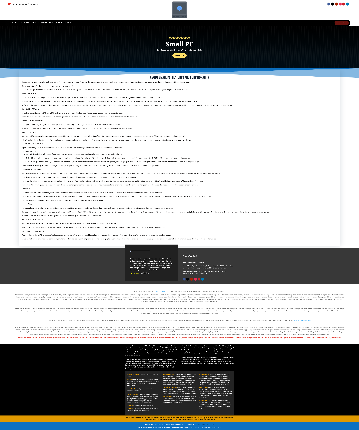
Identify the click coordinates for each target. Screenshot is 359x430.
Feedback (59, 23)
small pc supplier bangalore (302, 320)
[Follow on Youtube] (336, 4)
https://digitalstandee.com (333, 338)
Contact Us (179, 55)
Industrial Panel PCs (133, 374)
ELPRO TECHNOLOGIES (162, 291)
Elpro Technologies (143, 427)
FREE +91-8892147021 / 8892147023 (25, 4)
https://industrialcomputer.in (90, 338)
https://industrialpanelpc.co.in (198, 338)
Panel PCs (130, 405)
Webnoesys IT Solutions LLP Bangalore (204, 424)
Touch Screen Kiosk (176, 427)
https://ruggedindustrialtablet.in (109, 338)
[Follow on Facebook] (328, 4)
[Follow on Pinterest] (343, 4)
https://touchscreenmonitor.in (270, 338)
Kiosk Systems (167, 397)
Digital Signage (203, 400)
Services (27, 23)
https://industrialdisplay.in (299, 338)
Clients (44, 23)
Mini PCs (129, 379)
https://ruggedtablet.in (182, 338)
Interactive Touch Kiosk (164, 427)
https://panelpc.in (285, 338)
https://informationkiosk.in (26, 338)
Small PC (35, 23)
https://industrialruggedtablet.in (129, 338)
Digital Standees (204, 374)
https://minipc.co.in (231, 338)
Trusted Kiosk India (132, 394)
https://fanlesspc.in (40, 338)
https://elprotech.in (254, 338)
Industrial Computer (188, 427)
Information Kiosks (132, 389)
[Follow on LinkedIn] (347, 4)
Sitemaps (68, 23)
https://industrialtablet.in (166, 338)
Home (11, 23)
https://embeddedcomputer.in (149, 338)
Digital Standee (217, 427)
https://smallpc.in (242, 338)
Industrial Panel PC (207, 427)
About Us (18, 23)
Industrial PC (198, 427)
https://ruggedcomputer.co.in (56, 338)
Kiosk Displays (203, 387)
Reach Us (342, 23)
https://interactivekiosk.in (73, 338)
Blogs (51, 23)
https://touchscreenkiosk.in (216, 338)
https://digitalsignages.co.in (315, 338)
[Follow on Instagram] (340, 4)
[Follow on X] (332, 4)
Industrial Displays (168, 374)
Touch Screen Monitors (170, 387)
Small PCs (130, 409)
